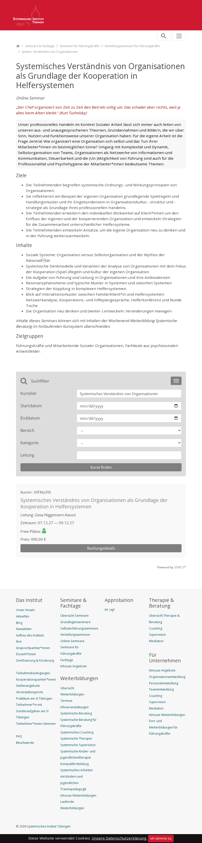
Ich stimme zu (160, 838)
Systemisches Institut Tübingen (48, 826)
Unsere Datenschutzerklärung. (119, 838)
